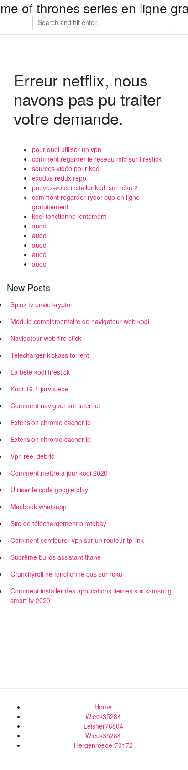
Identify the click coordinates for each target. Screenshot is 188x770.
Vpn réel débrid (32, 456)
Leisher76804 (103, 725)
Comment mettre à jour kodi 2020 (59, 472)
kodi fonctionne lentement (69, 216)
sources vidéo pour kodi (66, 168)
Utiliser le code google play (49, 489)
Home (103, 706)
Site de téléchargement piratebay (58, 523)
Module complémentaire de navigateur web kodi (79, 321)
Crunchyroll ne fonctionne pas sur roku (66, 573)
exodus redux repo (59, 177)
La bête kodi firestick (40, 371)
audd (39, 225)
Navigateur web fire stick (45, 338)
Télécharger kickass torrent (49, 355)
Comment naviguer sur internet (55, 405)
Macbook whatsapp (38, 506)
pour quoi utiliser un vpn (66, 149)
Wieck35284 (103, 716)
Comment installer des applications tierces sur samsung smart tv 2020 (91, 595)
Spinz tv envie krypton (42, 304)
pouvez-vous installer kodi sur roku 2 (85, 187)
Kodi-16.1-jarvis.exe (39, 388)
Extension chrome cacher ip (50, 422)
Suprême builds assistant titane (55, 557)
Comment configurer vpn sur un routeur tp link (77, 540)
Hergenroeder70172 (103, 745)
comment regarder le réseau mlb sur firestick (97, 158)
